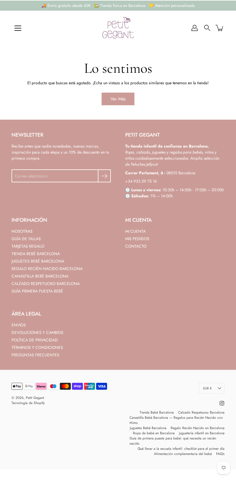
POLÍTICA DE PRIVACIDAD (35, 340)
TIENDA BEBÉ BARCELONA (36, 254)
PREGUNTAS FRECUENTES (35, 355)
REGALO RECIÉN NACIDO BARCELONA (47, 268)
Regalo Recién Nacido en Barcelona (197, 428)
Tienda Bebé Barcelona (157, 412)
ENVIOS (19, 325)
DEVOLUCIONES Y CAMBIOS (37, 332)
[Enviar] (104, 175)
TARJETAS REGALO (28, 246)
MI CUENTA (135, 231)
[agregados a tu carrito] (219, 27)
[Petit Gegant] (118, 28)
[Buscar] (207, 27)
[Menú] (18, 28)
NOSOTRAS (22, 231)
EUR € (207, 388)
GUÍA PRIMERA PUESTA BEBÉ (37, 291)
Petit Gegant (35, 397)
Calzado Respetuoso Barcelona (201, 412)
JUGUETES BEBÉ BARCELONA (38, 261)
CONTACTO (135, 246)
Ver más (118, 99)
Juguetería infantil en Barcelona (201, 433)
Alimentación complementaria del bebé (183, 453)
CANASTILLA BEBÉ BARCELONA (40, 276)
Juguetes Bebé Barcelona (148, 428)
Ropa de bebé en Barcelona (154, 433)
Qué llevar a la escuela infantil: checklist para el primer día (181, 448)
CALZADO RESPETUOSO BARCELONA (46, 283)
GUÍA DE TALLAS (26, 239)
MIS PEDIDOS (137, 239)
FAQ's (220, 453)
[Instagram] (221, 403)
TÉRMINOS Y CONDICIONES (37, 347)
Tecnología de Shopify (28, 403)
